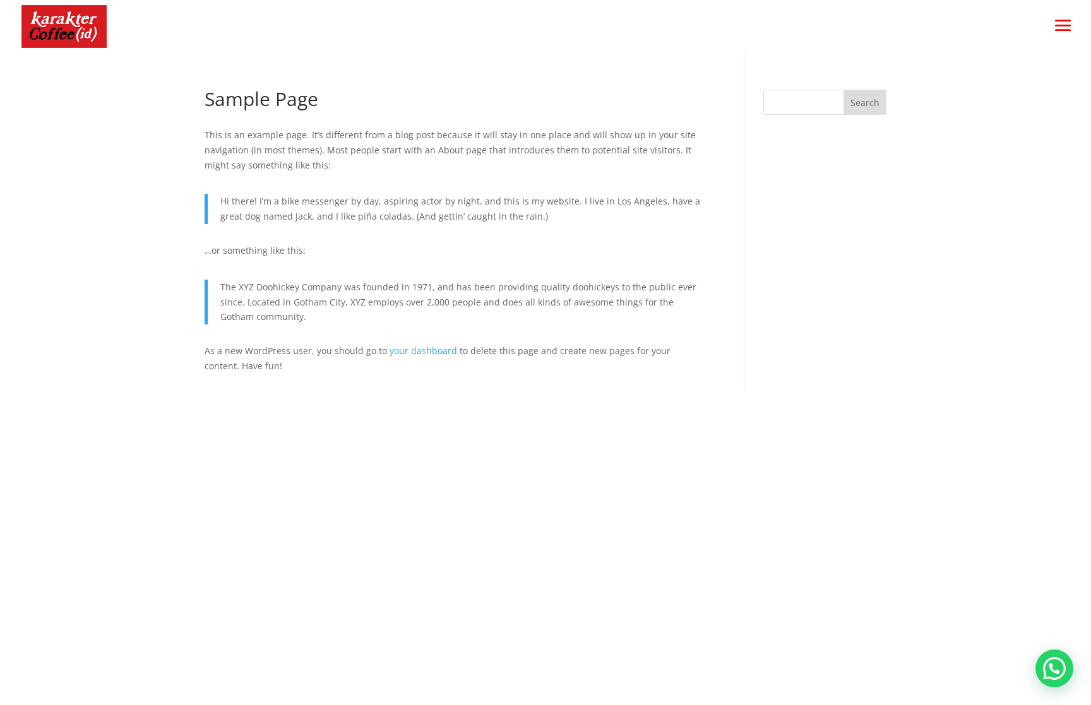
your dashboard (423, 351)
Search (864, 103)
